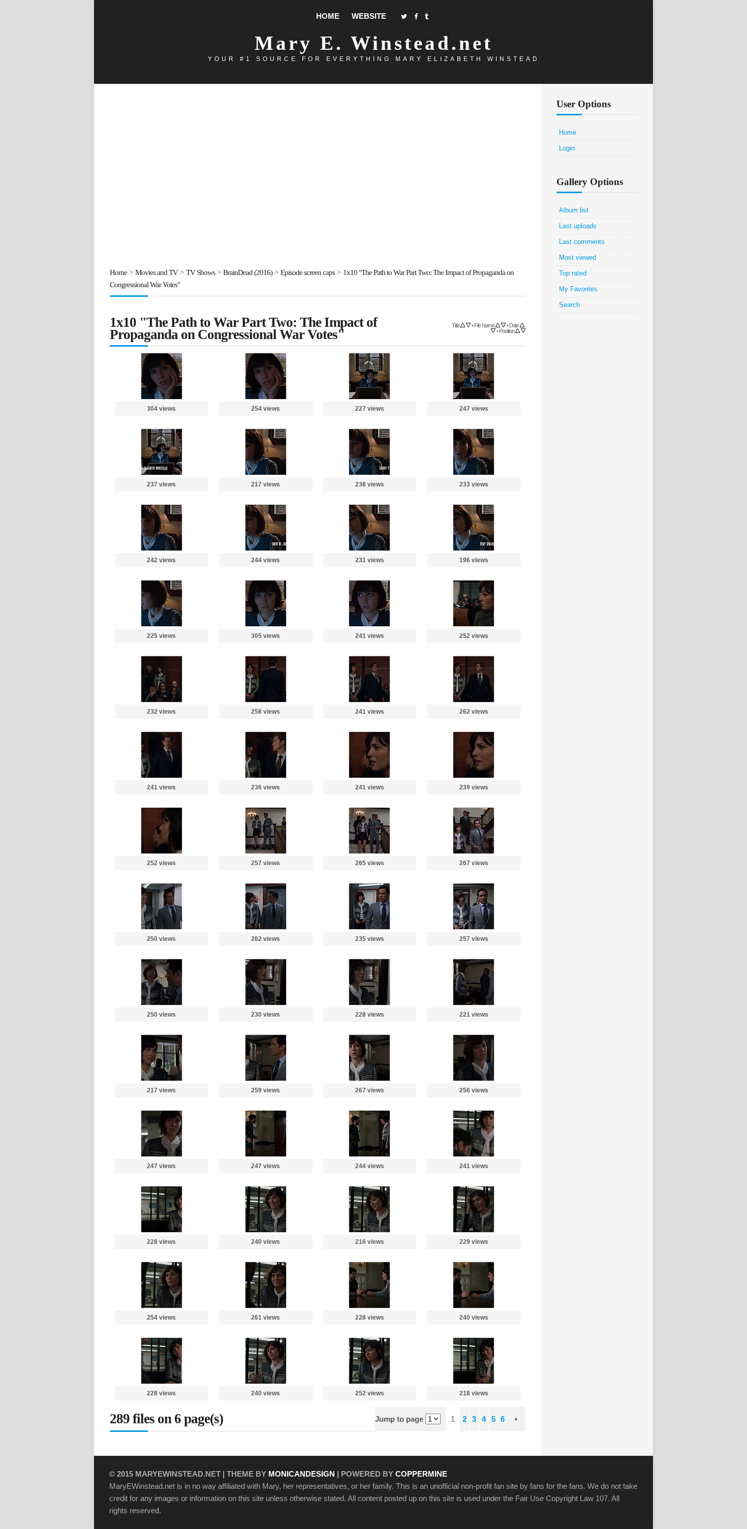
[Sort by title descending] (468, 324)
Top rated (572, 273)
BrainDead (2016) (247, 272)
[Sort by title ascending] (462, 324)
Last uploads (578, 226)
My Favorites (578, 289)
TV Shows (200, 272)
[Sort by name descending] (503, 324)
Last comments (582, 242)
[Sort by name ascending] (497, 324)
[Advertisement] (317, 177)
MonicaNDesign (301, 1474)
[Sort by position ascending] (517, 330)
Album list (573, 210)
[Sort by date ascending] (522, 324)
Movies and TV (156, 272)
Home (327, 16)
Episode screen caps (308, 272)
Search (569, 305)
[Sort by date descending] (493, 330)
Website (369, 16)
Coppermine (421, 1474)
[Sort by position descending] (523, 330)
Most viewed (577, 257)
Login (567, 148)
